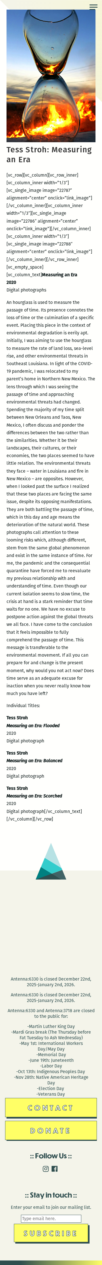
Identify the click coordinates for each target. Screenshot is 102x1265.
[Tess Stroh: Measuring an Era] (51, 140)
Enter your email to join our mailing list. (51, 1207)
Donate (51, 1130)
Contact (51, 1107)
